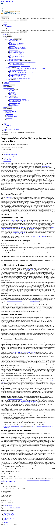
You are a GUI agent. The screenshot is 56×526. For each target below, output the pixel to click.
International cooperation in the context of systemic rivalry (22, 62)
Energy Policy (12, 71)
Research (8, 96)
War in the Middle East (14, 81)
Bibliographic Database (11, 116)
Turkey (11, 55)
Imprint (5, 519)
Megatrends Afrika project (15, 101)
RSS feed (8, 119)
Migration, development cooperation (17, 48)
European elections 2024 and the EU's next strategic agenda (23, 72)
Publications (6, 82)
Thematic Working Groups (12, 60)
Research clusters (13, 104)
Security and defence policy (15, 54)
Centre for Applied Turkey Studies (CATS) (19, 100)
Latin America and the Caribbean (17, 47)
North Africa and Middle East (16, 51)
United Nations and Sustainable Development (19, 78)
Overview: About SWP (9, 88)
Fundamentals (12, 93)
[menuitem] (29, 518)
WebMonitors (9, 115)
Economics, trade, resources (15, 59)
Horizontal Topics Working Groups (17, 99)
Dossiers (8, 67)
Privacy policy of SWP (9, 518)
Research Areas (10, 39)
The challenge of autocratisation (16, 64)
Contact (5, 22)
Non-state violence (13, 50)
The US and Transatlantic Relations (17, 70)
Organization (12, 92)
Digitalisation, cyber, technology (16, 43)
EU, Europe (12, 46)
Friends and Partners (14, 94)
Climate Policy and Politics (15, 75)
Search (2, 18)
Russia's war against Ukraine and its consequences (21, 76)
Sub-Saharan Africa (13, 40)
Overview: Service (8, 110)
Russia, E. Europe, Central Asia (16, 52)
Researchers (6, 83)
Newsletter (8, 112)
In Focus (8, 79)
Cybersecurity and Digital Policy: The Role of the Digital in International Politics (27, 68)
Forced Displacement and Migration (17, 74)
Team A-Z (11, 90)
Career (5, 24)
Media (5, 25)
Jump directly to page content (7, 1)
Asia (10, 42)
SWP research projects (14, 103)
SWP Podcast (9, 114)
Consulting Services (11, 111)
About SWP (9, 89)
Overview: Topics (8, 37)
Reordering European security (16, 63)
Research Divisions (13, 97)
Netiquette (6, 522)
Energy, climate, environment (16, 44)
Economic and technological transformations (19, 66)
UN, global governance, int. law (16, 56)
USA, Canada (12, 57)
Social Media (9, 118)
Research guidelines (14, 105)
